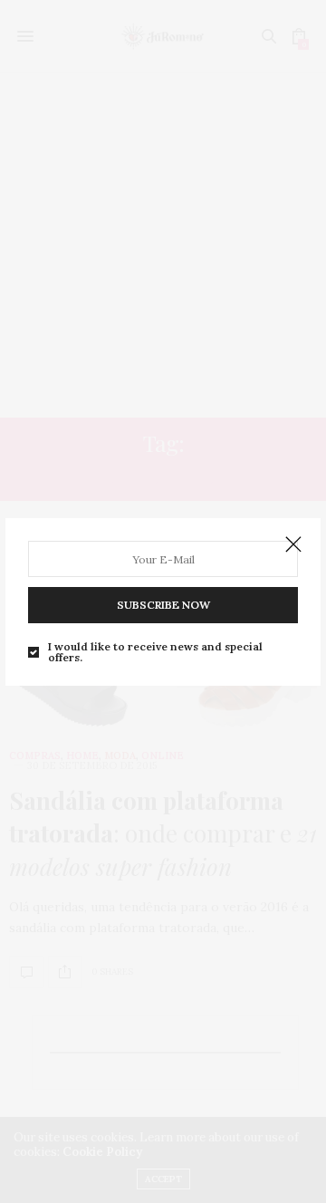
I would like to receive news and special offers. (155, 652)
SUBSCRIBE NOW (163, 604)
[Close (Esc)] (293, 545)
